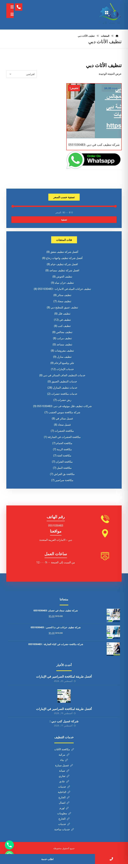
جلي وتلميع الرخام (64, 363)
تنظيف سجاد (64, 301)
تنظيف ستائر (64, 295)
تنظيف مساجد (64, 344)
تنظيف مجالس (64, 332)
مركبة (62, 754)
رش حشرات (64, 400)
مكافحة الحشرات (64, 431)
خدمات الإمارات (65, 369)
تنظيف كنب (64, 326)
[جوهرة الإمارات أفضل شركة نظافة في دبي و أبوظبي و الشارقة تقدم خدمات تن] (110, 15)
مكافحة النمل (64, 468)
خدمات (62, 786)
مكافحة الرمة (64, 449)
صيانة (62, 770)
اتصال (62, 802)
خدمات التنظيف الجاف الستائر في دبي (64, 375)
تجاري (62, 776)
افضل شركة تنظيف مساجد (64, 270)
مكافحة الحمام (64, 443)
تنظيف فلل (64, 313)
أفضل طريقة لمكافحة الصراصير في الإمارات (64, 676)
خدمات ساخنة (62, 829)
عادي (62, 781)
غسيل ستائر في (64, 418)
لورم (62, 808)
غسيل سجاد (64, 424)
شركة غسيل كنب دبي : (64, 721)
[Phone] (9, 844)
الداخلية (62, 792)
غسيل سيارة (62, 765)
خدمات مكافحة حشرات (64, 394)
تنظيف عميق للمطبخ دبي (64, 307)
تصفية (64, 219)
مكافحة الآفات (62, 749)
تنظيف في (65, 320)
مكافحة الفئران (64, 461)
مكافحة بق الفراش (64, 474)
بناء (62, 760)
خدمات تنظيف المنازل (65, 387)
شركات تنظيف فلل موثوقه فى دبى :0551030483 (64, 406)
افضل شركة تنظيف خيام (64, 264)
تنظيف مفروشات (64, 350)
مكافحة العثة (64, 455)
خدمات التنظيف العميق (64, 381)
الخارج (62, 797)
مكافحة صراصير (64, 480)
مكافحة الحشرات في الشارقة (64, 437)
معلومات (62, 813)
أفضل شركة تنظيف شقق (64, 252)
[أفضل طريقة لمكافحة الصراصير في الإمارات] (64, 696)
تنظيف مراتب (64, 338)
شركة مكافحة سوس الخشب (64, 412)
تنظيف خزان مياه (64, 282)
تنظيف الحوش (64, 276)
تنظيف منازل (64, 357)
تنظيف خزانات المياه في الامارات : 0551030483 (64, 289)
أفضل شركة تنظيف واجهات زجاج (64, 258)
